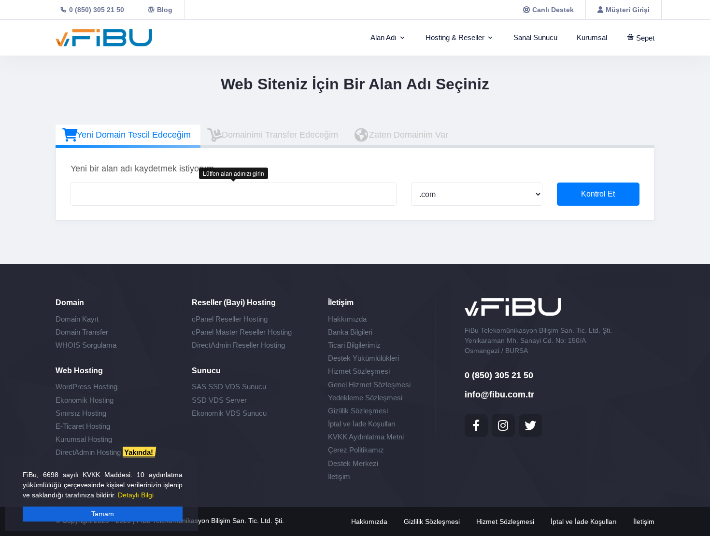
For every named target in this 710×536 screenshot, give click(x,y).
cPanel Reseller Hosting (230, 319)
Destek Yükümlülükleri (363, 358)
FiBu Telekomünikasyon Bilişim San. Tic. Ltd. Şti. (210, 520)
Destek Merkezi (353, 463)
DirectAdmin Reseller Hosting (238, 345)
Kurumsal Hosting (84, 439)
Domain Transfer (82, 332)
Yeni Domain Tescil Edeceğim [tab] (134, 135)
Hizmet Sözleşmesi (359, 371)
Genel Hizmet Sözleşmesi (369, 385)
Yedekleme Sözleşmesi (365, 398)
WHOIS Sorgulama (86, 345)
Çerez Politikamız (356, 450)
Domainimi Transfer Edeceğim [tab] (280, 135)
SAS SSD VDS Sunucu (229, 386)
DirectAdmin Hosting (104, 452)
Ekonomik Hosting (85, 400)
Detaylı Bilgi (136, 495)
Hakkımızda (347, 319)
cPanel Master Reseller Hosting (242, 332)
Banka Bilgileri (350, 332)
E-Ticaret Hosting (83, 426)
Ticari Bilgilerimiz (354, 345)
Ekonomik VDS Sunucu (229, 413)
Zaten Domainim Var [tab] (408, 135)
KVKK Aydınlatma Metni (366, 437)
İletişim (339, 476)
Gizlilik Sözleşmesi (358, 411)
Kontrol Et (598, 194)
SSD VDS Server (219, 400)
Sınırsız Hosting (81, 413)
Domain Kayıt (77, 319)
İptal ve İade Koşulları (362, 424)
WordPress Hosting (86, 386)
